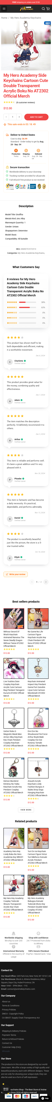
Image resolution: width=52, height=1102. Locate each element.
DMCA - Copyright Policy (13, 1014)
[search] (43, 8)
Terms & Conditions (10, 1005)
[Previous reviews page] (32, 582)
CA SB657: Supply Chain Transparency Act (21, 1018)
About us (6, 1001)
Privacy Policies (9, 1009)
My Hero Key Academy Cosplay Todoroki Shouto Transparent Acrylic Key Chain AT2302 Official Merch (13, 904)
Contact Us (7, 1043)
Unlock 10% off (5, 1089)
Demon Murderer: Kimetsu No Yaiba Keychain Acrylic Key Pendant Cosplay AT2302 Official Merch (13, 787)
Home (4, 17)
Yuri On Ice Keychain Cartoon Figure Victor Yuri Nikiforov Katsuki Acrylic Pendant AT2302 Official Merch (37, 857)
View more (26, 810)
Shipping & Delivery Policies (14, 1031)
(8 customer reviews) (25, 102)
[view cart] (48, 8)
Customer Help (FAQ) (11, 1047)
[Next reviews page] (46, 582)
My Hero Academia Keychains (26, 17)
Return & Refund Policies (13, 1039)
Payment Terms (9, 1035)
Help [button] (47, 1098)
